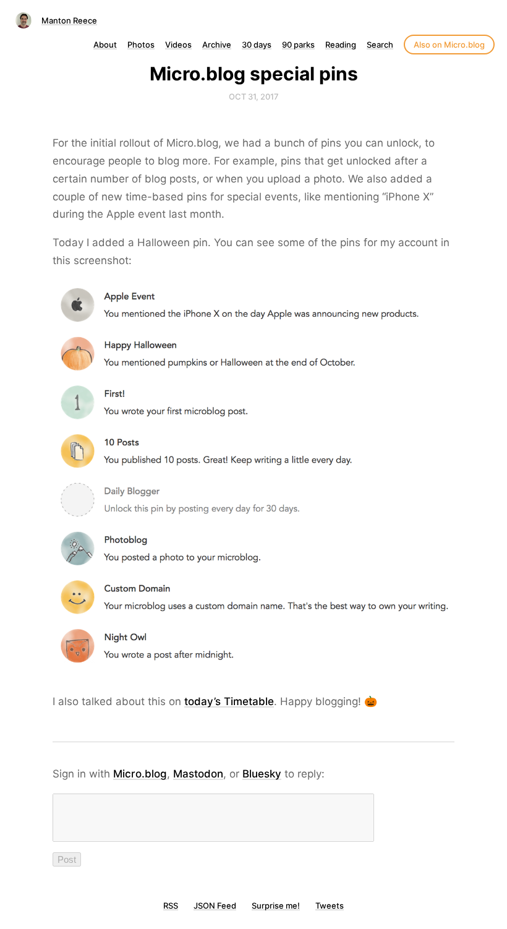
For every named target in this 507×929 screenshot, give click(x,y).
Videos (178, 44)
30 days (256, 44)
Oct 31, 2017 (254, 96)
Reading (340, 44)
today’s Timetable (229, 701)
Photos (141, 44)
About (105, 44)
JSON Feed (215, 905)
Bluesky (261, 774)
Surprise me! (276, 905)
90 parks (298, 44)
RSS (170, 905)
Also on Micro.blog (449, 44)
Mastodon (198, 774)
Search (380, 44)
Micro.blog (140, 774)
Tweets (329, 905)
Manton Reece (69, 20)
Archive (216, 44)
